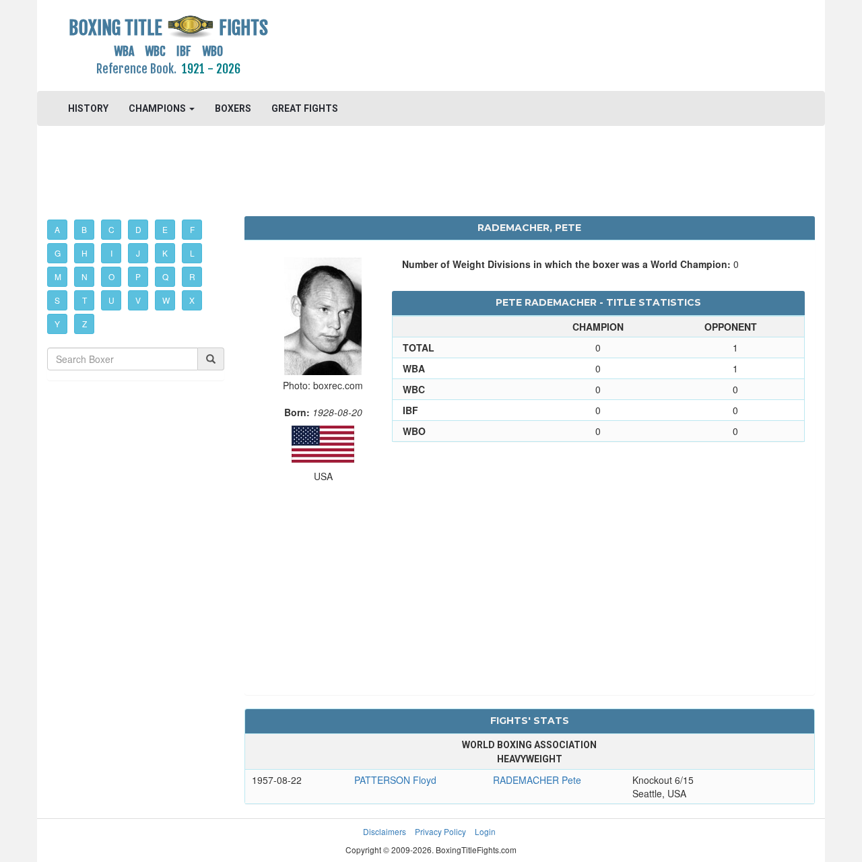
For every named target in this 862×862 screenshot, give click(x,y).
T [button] (84, 300)
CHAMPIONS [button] (158, 108)
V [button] (138, 300)
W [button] (166, 300)
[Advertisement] (530, 43)
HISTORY (88, 108)
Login (485, 831)
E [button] (165, 229)
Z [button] (84, 323)
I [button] (111, 253)
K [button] (165, 253)
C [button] (111, 229)
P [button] (138, 276)
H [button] (84, 253)
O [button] (111, 276)
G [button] (58, 253)
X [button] (192, 300)
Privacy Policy (440, 831)
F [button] (192, 229)
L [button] (192, 253)
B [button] (84, 229)
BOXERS (233, 108)
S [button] (57, 300)
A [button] (57, 229)
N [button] (84, 276)
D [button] (138, 229)
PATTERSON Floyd (395, 780)
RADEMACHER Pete (537, 780)
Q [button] (165, 276)
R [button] (192, 276)
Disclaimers (384, 831)
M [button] (58, 276)
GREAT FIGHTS (304, 108)
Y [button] (57, 323)
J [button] (138, 253)
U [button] (111, 300)
